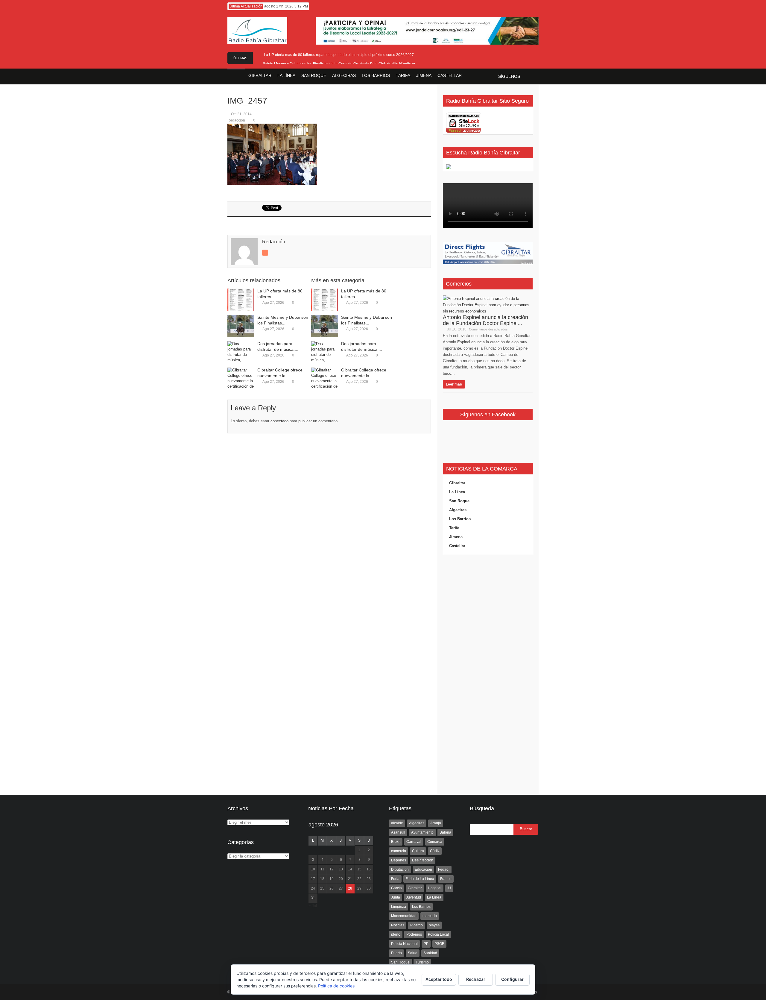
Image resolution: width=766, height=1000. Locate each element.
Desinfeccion (422, 860)
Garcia (396, 888)
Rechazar (475, 979)
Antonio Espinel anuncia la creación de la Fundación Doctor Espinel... (485, 320)
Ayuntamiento (422, 832)
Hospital (434, 888)
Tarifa (454, 528)
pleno (395, 934)
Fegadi (443, 869)
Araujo (435, 823)
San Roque (459, 501)
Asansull (398, 832)
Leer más (454, 384)
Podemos (414, 934)
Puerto (396, 953)
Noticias (397, 925)
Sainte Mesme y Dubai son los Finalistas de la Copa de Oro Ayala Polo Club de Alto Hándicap (339, 64)
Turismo (422, 962)
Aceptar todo (438, 979)
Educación (423, 869)
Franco (446, 879)
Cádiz (435, 851)
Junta (395, 897)
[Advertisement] (488, 675)
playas (434, 925)
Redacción (236, 120)
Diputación (400, 869)
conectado (279, 421)
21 (350, 879)
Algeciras (457, 510)
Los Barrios (460, 519)
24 (313, 888)
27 (341, 888)
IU (449, 888)
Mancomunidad (404, 916)
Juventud (413, 897)
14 (350, 869)
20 (341, 879)
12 (331, 869)
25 (322, 888)
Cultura (418, 851)
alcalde (397, 823)
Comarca (434, 842)
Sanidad (430, 953)
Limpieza (398, 907)
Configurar (512, 979)
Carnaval (413, 842)
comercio (398, 851)
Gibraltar (457, 483)
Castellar (457, 546)
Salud (412, 953)
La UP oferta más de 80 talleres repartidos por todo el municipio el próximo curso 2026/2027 (339, 55)
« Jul (312, 906)
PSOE (439, 944)
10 (313, 869)
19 (331, 879)
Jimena (456, 537)
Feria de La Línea (419, 879)
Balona (445, 832)
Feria (395, 879)
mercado (429, 916)
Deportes (398, 860)
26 (331, 888)
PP (426, 944)
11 (322, 869)
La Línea (457, 492)
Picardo (416, 925)
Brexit (395, 842)
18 (322, 879)
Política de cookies (336, 985)
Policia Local (438, 934)
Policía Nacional (404, 944)
